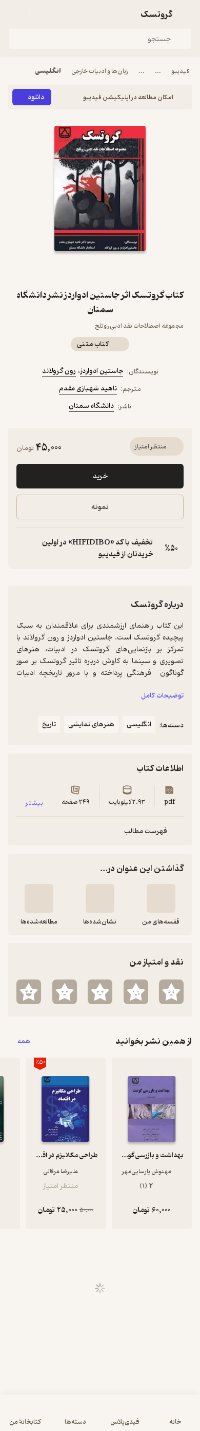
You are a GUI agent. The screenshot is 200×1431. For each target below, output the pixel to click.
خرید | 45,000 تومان (100, 1418)
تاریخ (49, 724)
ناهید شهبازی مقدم (88, 388)
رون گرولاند (59, 371)
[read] (39, 898)
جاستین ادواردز (101, 371)
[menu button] (14, 14)
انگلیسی (48, 71)
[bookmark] (124, 269)
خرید (100, 476)
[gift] (100, 269)
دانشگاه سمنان (91, 406)
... (158, 71)
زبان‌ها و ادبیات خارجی (99, 71)
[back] (185, 14)
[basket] (39, 14)
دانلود (36, 97)
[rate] (171, 992)
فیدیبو (180, 71)
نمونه (100, 507)
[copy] (24, 548)
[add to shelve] (161, 898)
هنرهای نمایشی (91, 724)
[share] (75, 269)
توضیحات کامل (162, 695)
